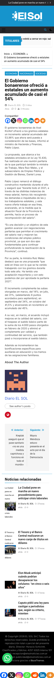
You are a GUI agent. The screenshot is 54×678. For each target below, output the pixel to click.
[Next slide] (50, 3)
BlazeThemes (37, 660)
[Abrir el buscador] (45, 29)
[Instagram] (19, 120)
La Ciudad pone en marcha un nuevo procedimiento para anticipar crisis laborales (26, 3)
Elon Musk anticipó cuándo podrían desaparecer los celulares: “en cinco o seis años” (33, 580)
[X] (13, 120)
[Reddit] (37, 120)
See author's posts (19, 406)
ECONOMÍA (11, 73)
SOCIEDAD (41, 73)
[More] (42, 120)
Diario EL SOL (14, 105)
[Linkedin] (31, 120)
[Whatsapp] (25, 120)
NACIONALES (26, 73)
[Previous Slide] (46, 3)
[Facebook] (7, 120)
